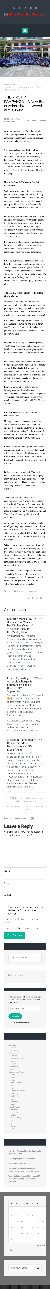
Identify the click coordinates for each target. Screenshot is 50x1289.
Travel (37, 591)
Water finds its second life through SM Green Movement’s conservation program (24, 1178)
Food (13, 85)
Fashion (14, 1085)
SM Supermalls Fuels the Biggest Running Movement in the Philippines (23, 1169)
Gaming (14, 1056)
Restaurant (30, 591)
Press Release (14, 1107)
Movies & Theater (18, 1058)
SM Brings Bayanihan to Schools (21, 1159)
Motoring (14, 1094)
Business (12, 1048)
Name (7, 871)
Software (14, 1121)
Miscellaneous (14, 1096)
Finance (11, 1069)
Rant (12, 1104)
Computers (15, 1112)
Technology (13, 1110)
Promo (13, 1077)
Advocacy (12, 1045)
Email (7, 883)
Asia (19, 591)
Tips (12, 1129)
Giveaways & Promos (16, 1072)
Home (6, 85)
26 (27, 1234)
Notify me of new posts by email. (23, 928)
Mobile (13, 1115)
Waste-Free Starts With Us (19, 1164)
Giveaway (14, 1075)
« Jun (10, 1250)
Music (13, 1061)
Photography (16, 1118)
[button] (4, 57)
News (13, 1099)
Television (15, 1064)
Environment (13, 1067)
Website (8, 895)
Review (13, 1126)
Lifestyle (11, 1080)
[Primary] (25, 30)
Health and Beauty (18, 1091)
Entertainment (13, 1053)
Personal (14, 1102)
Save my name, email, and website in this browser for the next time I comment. (25, 910)
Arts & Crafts (16, 1083)
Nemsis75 (11, 122)
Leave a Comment (38, 120)
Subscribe (15, 1016)
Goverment (15, 1050)
